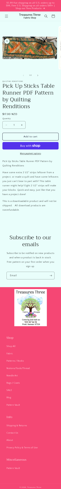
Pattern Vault (13, 405)
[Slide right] (37, 75)
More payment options (30, 153)
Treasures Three (34, 487)
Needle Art (12, 375)
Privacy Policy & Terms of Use (22, 447)
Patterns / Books (15, 361)
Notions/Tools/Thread (18, 368)
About (10, 440)
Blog (9, 397)
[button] (6, 16)
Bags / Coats (13, 383)
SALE (9, 390)
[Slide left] (23, 75)
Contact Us (12, 433)
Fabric (10, 353)
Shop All (11, 346)
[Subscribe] (50, 275)
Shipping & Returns (17, 425)
